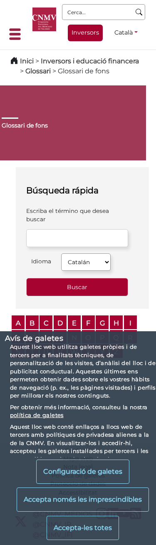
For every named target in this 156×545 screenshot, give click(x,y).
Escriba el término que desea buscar (67, 215)
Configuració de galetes (82, 471)
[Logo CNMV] (44, 19)
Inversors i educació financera (90, 61)
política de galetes (37, 415)
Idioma (41, 261)
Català (123, 32)
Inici (27, 61)
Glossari (38, 71)
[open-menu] (17, 34)
